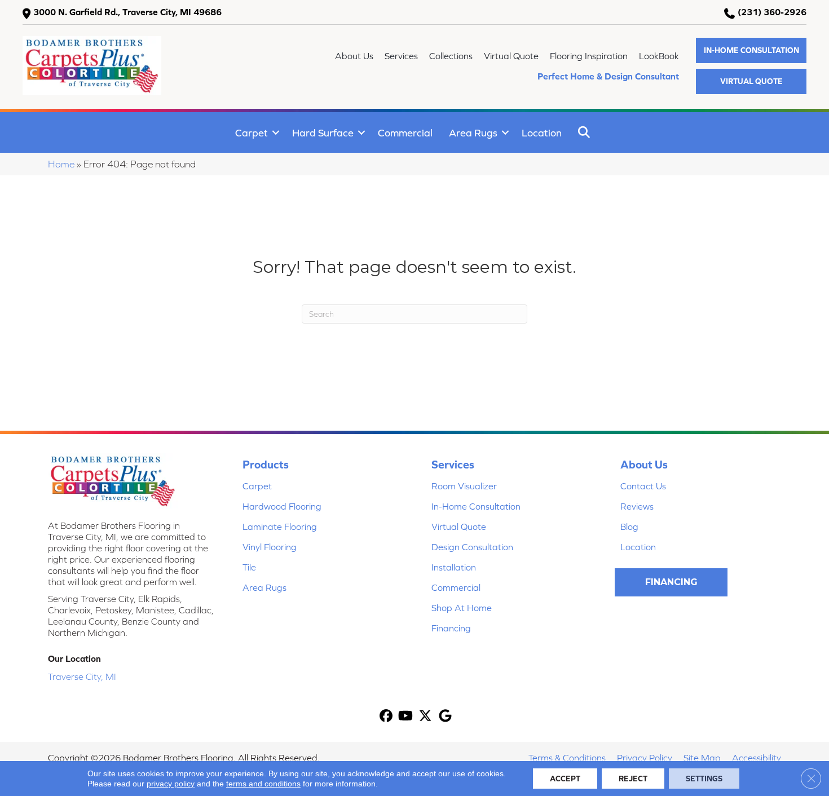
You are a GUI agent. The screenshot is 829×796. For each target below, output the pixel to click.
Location (542, 133)
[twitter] (425, 717)
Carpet (251, 133)
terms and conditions (263, 783)
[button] (751, 50)
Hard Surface (323, 133)
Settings (704, 778)
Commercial (405, 133)
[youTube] (406, 717)
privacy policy (171, 783)
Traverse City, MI (82, 676)
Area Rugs (473, 133)
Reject (633, 778)
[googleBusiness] (445, 717)
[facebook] (386, 717)
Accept (565, 778)
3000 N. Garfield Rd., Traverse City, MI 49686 (127, 12)
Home (61, 164)
